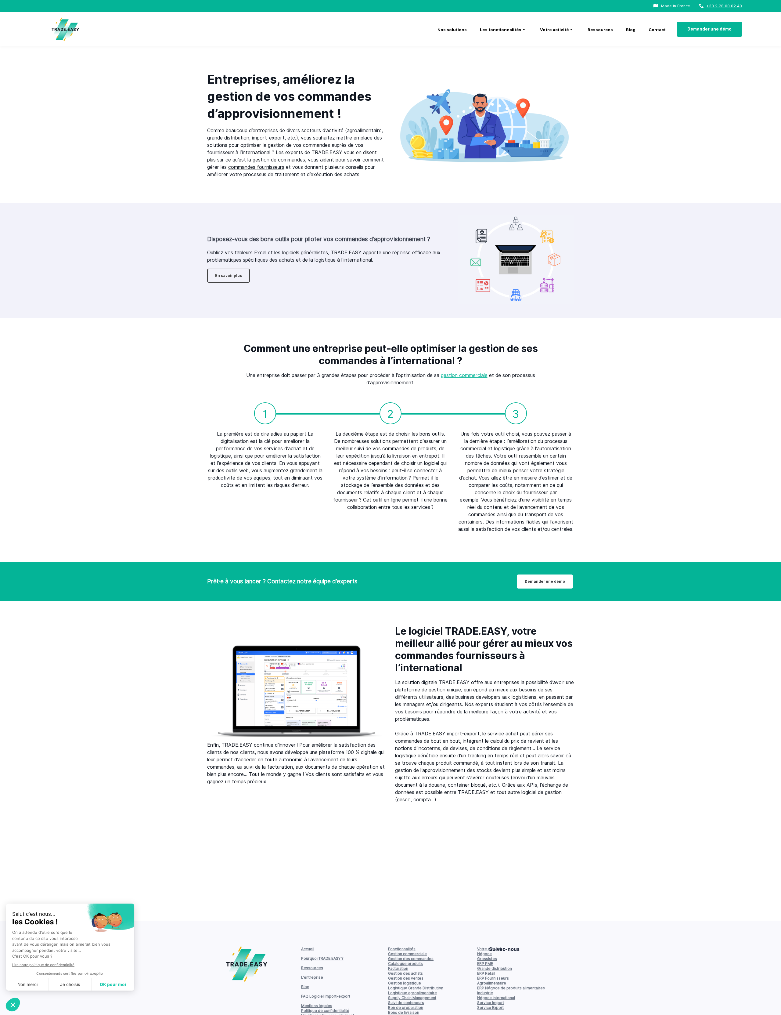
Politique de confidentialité (325, 1010)
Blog (630, 29)
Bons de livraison (403, 1012)
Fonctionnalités (402, 949)
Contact (657, 29)
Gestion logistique (404, 983)
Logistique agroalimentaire (412, 993)
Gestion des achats (405, 973)
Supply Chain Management (412, 997)
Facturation (398, 968)
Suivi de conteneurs (406, 1002)
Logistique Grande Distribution (415, 988)
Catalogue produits (405, 963)
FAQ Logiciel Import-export (325, 996)
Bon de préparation (405, 1007)
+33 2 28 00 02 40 (724, 6)
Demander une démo (709, 29)
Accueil (307, 949)
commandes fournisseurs (256, 167)
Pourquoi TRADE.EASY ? (322, 958)
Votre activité (554, 29)
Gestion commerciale (407, 954)
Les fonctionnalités (500, 29)
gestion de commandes (279, 160)
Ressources (600, 29)
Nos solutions (452, 29)
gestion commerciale (464, 375)
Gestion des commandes (411, 958)
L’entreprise (312, 977)
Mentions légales (316, 1005)
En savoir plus (228, 275)
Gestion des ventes (405, 978)
